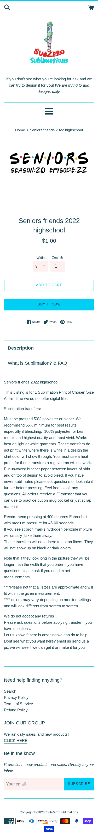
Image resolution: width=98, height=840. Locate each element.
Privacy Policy (16, 697)
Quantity (58, 257)
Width (41, 258)
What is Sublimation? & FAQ (37, 363)
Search (10, 691)
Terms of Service (18, 703)
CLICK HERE (15, 740)
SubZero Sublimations (62, 812)
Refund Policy (16, 710)
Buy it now (49, 304)
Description (21, 348)
